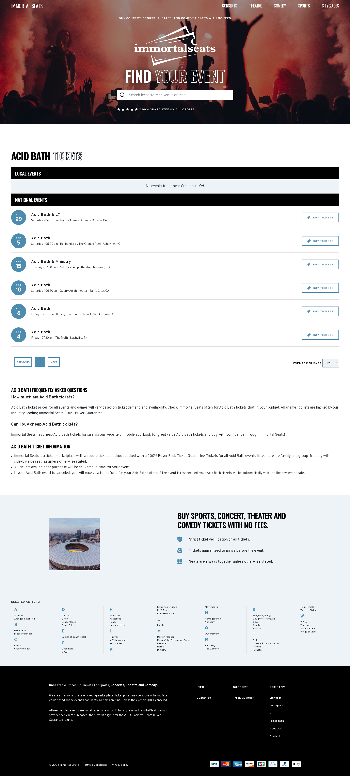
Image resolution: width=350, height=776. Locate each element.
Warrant (305, 625)
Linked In (276, 698)
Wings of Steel (308, 631)
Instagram (276, 705)
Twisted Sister (308, 610)
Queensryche (212, 633)
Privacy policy (119, 765)
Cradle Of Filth (22, 648)
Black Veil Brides (23, 633)
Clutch (17, 645)
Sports (304, 6)
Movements (211, 607)
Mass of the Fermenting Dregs (173, 640)
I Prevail (114, 637)
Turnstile (257, 650)
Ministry (161, 650)
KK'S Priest (163, 610)
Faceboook (277, 721)
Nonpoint (210, 622)
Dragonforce (69, 622)
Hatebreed (115, 619)
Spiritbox (258, 628)
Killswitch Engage (167, 607)
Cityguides (330, 6)
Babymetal (20, 630)
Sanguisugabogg (262, 615)
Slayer (256, 622)
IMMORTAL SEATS (27, 5)
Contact (275, 736)
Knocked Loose (165, 613)
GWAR (65, 652)
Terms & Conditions (95, 765)
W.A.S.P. (304, 622)
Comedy (280, 6)
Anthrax (18, 615)
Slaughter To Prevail (264, 619)
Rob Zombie (212, 648)
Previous (23, 362)
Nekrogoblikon (213, 619)
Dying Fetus (68, 625)
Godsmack (68, 648)
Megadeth (162, 643)
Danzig (65, 615)
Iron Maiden (116, 643)
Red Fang (210, 645)
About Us (276, 728)
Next (53, 362)
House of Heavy (118, 625)
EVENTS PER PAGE (307, 363)
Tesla (255, 640)
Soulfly (256, 625)
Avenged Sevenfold (24, 619)
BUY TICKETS (322, 217)
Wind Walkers (307, 628)
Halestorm (115, 615)
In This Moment (118, 640)
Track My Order (243, 698)
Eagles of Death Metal (74, 637)
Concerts (229, 6)
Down (65, 619)
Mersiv (160, 646)
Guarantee (204, 698)
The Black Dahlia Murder (266, 643)
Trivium (257, 646)
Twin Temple (307, 607)
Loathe (161, 625)
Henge (113, 622)
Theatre (255, 6)
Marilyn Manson (166, 637)
